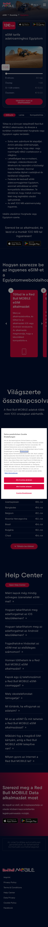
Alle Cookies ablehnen (24, 480)
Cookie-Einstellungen (24, 493)
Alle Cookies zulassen (24, 486)
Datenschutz (24, 451)
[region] (24, 463)
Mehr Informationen (11, 473)
